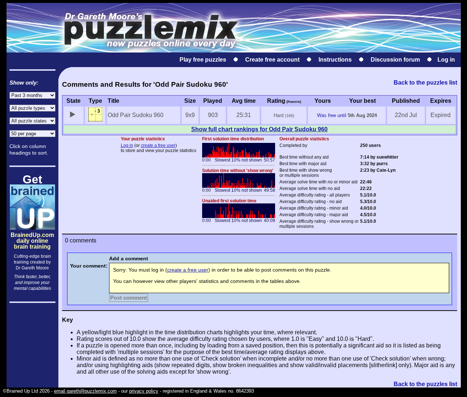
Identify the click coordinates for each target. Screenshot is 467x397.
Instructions (335, 60)
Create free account (272, 60)
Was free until (331, 115)
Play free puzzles (203, 60)
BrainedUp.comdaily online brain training (32, 234)
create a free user (158, 145)
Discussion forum (395, 60)
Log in (446, 60)
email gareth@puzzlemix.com (85, 391)
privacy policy (143, 391)
